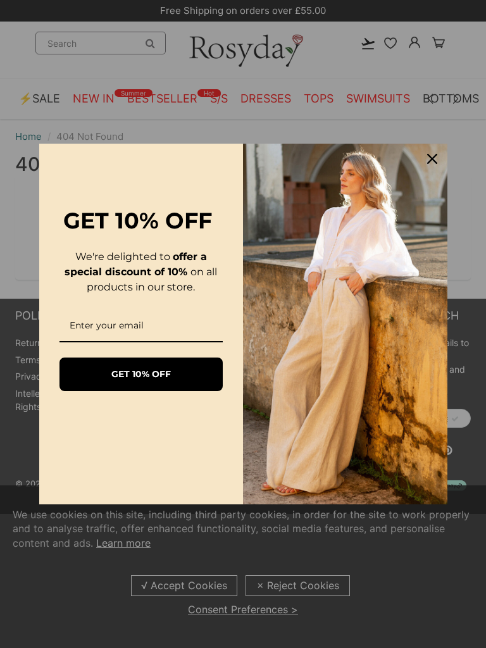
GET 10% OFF (141, 374)
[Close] (432, 159)
